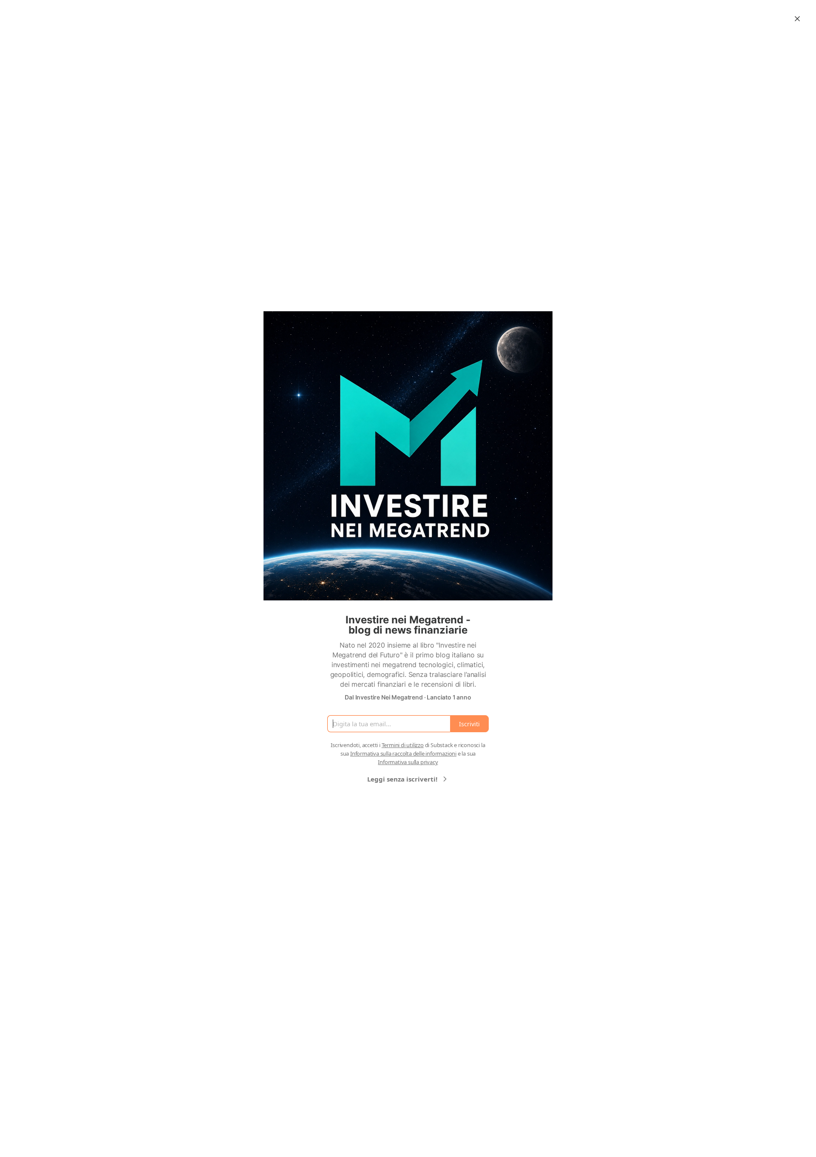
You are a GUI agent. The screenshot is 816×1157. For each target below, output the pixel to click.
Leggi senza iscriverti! (402, 779)
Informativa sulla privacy (408, 762)
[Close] (797, 18)
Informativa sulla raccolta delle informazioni (403, 753)
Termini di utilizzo (403, 745)
